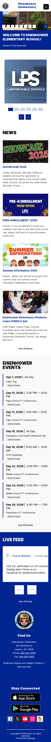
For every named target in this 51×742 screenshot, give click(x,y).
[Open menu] (46, 6)
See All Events (25, 505)
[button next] (31, 570)
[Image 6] (25, 26)
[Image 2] (8, 26)
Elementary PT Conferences (20, 493)
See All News (25, 329)
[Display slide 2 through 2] (16, 89)
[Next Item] (28, 97)
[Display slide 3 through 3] (22, 89)
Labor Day (11, 362)
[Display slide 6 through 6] (40, 89)
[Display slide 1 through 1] (10, 89)
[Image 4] (16, 26)
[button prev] (19, 570)
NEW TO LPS (26, 62)
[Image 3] (12, 26)
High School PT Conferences (21, 381)
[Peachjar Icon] (40, 701)
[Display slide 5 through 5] (34, 89)
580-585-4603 (26, 637)
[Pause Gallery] (46, 26)
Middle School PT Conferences (22, 454)
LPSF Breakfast (14, 435)
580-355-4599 (28, 633)
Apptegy (31, 718)
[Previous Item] (21, 97)
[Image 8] (34, 26)
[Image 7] (30, 26)
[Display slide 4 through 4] (28, 89)
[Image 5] (21, 26)
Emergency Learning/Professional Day (26, 416)
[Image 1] (3, 26)
